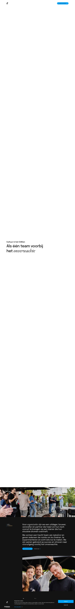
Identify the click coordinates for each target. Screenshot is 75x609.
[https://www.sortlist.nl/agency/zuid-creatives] (9, 525)
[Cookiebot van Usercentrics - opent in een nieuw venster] (7, 607)
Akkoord (65, 601)
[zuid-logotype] (9, 3)
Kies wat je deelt (17, 606)
